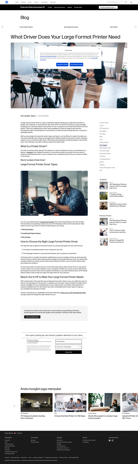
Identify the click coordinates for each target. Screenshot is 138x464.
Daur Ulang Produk (15, 457)
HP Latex (102, 134)
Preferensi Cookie (63, 457)
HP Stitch (103, 156)
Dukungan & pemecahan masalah (64, 442)
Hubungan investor (9, 444)
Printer (30, 2)
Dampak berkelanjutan (10, 446)
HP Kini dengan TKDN (73, 457)
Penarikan (7, 457)
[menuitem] (17, 2)
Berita (102, 162)
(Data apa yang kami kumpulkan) (48, 56)
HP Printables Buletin (9, 453)
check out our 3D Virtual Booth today (73, 293)
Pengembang (86, 442)
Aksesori (36, 2)
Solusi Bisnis (44, 2)
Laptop (17, 2)
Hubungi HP (7, 440)
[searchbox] (115, 2)
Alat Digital (103, 145)
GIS (101, 170)
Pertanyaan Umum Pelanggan (63, 449)
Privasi (30, 457)
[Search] (126, 2)
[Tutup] (99, 48)
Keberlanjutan (104, 142)
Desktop (23, 2)
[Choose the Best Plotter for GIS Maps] (70, 402)
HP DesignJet (104, 128)
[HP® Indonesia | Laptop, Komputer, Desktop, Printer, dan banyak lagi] (7, 2)
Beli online (33, 440)
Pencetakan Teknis (26, 27)
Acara (102, 125)
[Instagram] (112, 440)
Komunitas (59, 444)
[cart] (131, 2)
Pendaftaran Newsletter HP (11, 451)
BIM (101, 137)
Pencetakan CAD (105, 148)
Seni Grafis (114, 27)
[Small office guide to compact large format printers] (104, 402)
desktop (30, 152)
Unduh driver (60, 440)
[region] (70, 57)
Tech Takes (7, 449)
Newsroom (7, 447)
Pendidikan (103, 131)
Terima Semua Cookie (76, 64)
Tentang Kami (8, 437)
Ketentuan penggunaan (38, 457)
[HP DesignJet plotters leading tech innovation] (37, 402)
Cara (101, 139)
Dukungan (53, 2)
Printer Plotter (104, 123)
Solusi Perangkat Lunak (107, 167)
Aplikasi (102, 165)
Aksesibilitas (24, 457)
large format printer (47, 222)
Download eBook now (32, 317)
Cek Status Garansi (61, 446)
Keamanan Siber (105, 153)
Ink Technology (104, 151)
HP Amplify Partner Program (89, 440)
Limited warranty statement (51, 457)
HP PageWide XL (105, 159)
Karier (6, 442)
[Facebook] (109, 440)
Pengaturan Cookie (62, 64)
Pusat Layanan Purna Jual (62, 447)
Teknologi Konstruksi (71, 27)
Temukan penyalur (35, 442)
